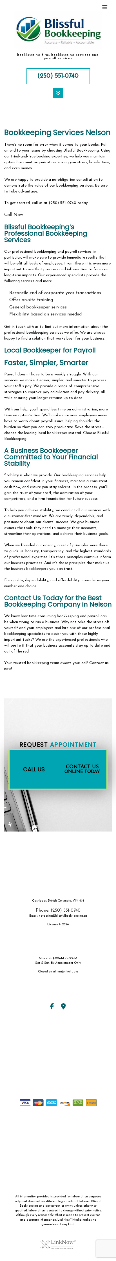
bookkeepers (37, 569)
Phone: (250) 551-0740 (58, 910)
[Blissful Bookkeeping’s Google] (63, 1007)
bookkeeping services (80, 475)
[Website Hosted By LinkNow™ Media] (58, 1241)
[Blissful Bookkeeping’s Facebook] (52, 1007)
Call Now (13, 215)
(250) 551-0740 (58, 76)
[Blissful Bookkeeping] (58, 32)
